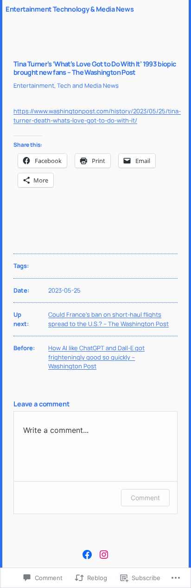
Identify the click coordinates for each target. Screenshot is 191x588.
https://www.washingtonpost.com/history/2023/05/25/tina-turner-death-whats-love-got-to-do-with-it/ (97, 115)
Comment (145, 498)
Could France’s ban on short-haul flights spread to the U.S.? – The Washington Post (108, 319)
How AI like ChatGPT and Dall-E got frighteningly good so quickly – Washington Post (96, 357)
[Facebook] (87, 554)
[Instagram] (103, 554)
